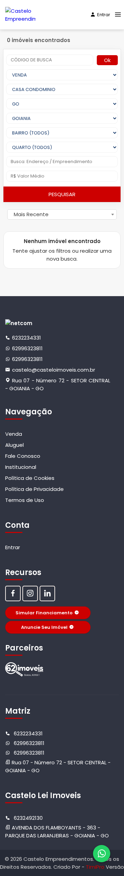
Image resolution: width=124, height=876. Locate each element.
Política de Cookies (29, 478)
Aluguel (14, 445)
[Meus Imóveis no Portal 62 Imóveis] (24, 669)
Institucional (20, 467)
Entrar (103, 14)
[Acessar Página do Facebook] (13, 593)
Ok (107, 60)
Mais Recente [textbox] (31, 214)
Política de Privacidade (34, 489)
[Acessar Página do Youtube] (47, 593)
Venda (13, 433)
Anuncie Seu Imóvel (44, 627)
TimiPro (96, 866)
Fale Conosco (22, 456)
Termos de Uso (24, 500)
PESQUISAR (62, 194)
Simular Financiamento (44, 613)
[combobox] (62, 214)
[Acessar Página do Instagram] (30, 593)
